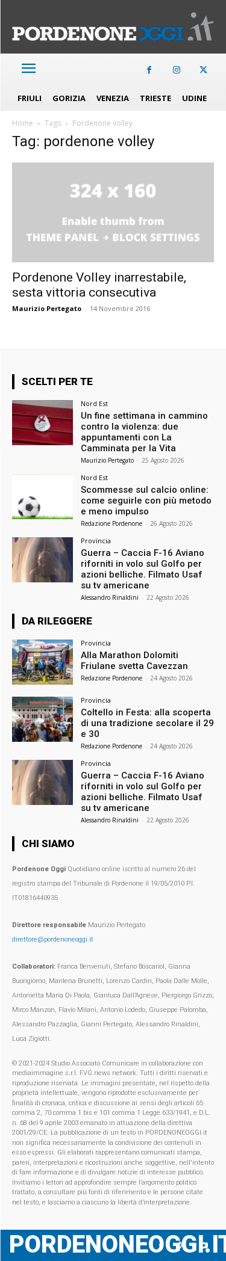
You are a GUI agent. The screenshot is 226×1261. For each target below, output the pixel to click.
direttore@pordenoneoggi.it (52, 939)
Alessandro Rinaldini (110, 597)
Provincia (96, 540)
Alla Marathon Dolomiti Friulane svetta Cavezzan (134, 660)
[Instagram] (176, 70)
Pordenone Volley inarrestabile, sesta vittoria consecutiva (99, 285)
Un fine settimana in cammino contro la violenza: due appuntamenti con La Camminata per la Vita (144, 432)
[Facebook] (149, 70)
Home (22, 123)
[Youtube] (203, 1245)
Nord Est (94, 403)
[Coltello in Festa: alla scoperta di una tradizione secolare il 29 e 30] (42, 719)
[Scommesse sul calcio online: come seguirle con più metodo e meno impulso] (42, 496)
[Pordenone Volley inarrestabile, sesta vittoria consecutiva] (113, 212)
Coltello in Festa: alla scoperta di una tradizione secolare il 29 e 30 (147, 723)
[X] (203, 70)
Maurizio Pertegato (46, 308)
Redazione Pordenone (111, 523)
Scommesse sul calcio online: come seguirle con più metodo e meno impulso (146, 500)
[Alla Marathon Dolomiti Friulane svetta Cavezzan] (42, 662)
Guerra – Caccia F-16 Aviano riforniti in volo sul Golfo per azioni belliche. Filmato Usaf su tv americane (142, 569)
